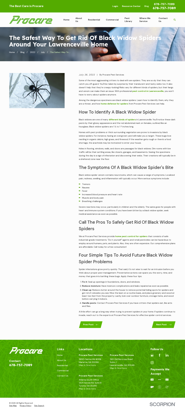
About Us (61, 360)
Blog (146, 6)
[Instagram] (152, 362)
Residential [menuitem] (94, 19)
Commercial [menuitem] (112, 19)
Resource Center (131, 6)
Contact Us (62, 375)
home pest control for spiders (131, 236)
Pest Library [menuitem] (128, 20)
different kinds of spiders (122, 119)
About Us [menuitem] (78, 20)
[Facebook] (159, 355)
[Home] (30, 20)
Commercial (63, 370)
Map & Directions (87, 365)
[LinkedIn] (166, 355)
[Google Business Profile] (152, 355)
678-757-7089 (164, 8)
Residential (62, 365)
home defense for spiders (114, 103)
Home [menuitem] (66, 19)
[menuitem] (13, 405)
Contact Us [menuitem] (163, 20)
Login (115, 6)
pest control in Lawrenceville (148, 91)
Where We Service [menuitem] (144, 20)
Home (60, 355)
